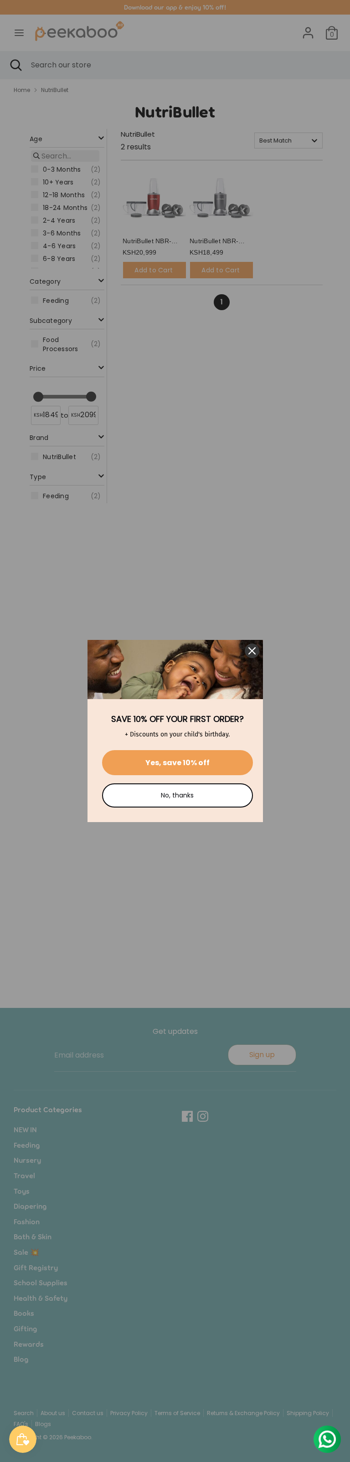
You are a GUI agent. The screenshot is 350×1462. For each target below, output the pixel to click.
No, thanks (177, 795)
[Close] (252, 651)
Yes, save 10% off (177, 762)
